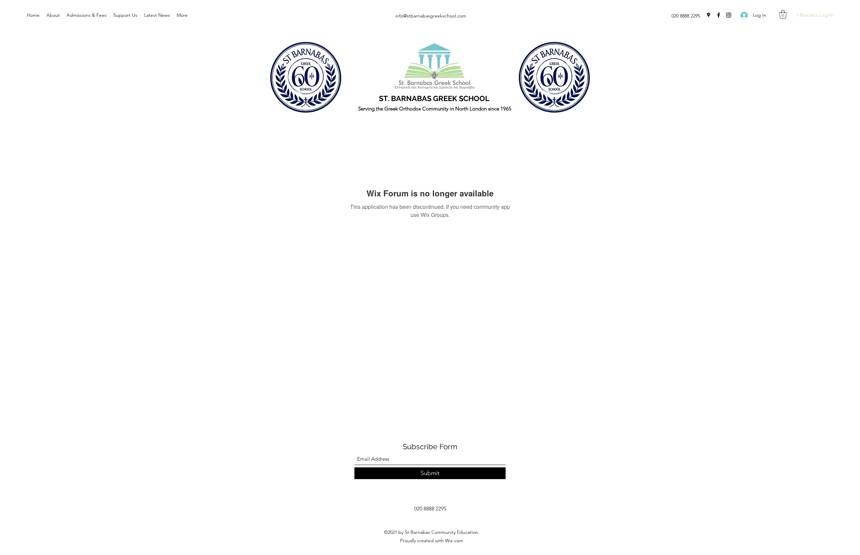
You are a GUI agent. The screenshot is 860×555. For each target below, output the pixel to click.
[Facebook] (718, 15)
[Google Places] (708, 15)
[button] (782, 14)
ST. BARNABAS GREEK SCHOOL (434, 98)
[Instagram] (728, 15)
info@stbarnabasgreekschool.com (430, 16)
